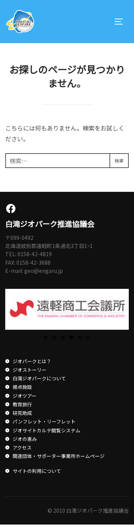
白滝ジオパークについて (39, 378)
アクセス (22, 447)
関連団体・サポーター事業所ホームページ (58, 455)
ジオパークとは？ (32, 361)
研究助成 (22, 412)
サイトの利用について (37, 470)
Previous (14, 307)
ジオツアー (24, 395)
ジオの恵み (24, 438)
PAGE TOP (124, 506)
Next (119, 307)
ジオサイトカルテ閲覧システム (46, 430)
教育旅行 (22, 404)
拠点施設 (22, 386)
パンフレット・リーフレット (44, 421)
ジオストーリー (29, 369)
